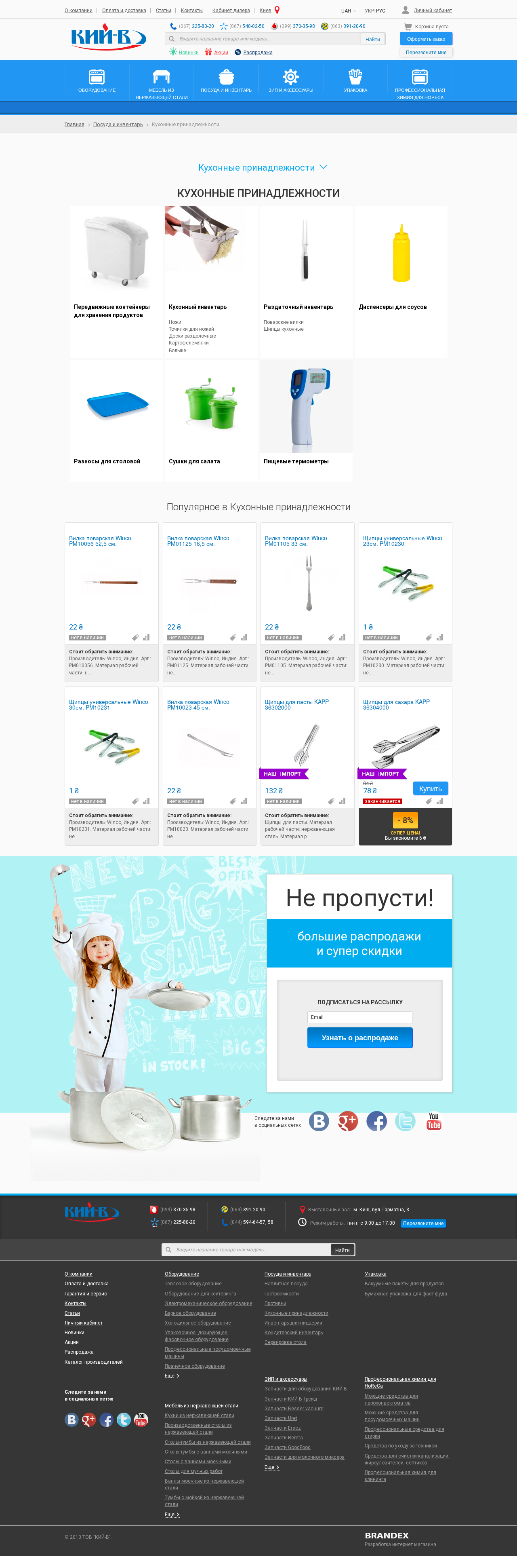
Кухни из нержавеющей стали (199, 1415)
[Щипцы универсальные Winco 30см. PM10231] (111, 747)
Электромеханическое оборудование (208, 1303)
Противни (275, 1303)
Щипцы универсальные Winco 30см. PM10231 (108, 705)
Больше (177, 350)
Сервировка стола (286, 1342)
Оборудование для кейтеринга (200, 1294)
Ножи (175, 322)
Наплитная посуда (286, 1284)
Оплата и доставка (124, 10)
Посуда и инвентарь (118, 124)
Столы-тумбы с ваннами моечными (206, 1452)
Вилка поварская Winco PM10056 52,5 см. (100, 541)
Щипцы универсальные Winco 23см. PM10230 (402, 541)
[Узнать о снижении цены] (134, 637)
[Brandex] (409, 1535)
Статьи (163, 10)
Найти (373, 39)
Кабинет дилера (231, 10)
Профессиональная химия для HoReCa (400, 1382)
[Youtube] (434, 1121)
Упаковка (376, 1274)
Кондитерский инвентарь (294, 1332)
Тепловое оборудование (193, 1284)
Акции (221, 52)
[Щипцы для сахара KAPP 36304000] (405, 747)
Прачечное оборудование (195, 1366)
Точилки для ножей (191, 329)
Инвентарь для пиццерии (293, 1323)
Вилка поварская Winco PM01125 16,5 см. (198, 541)
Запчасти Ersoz (283, 1428)
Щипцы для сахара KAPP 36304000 (396, 705)
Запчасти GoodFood (288, 1447)
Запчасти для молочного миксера (305, 1457)
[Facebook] (376, 1121)
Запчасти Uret (281, 1418)
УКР (369, 11)
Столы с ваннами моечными (198, 1461)
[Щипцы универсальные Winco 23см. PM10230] (405, 583)
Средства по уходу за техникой (401, 1446)
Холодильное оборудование (198, 1323)
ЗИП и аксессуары (286, 1379)
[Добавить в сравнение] (145, 637)
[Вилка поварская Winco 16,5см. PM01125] (209, 583)
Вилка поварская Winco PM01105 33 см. (296, 541)
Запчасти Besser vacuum (294, 1408)
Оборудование (182, 1274)
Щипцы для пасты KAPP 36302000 (297, 705)
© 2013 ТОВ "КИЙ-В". (88, 1537)
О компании (78, 10)
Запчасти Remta (284, 1438)
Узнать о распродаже (360, 1037)
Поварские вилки (284, 322)
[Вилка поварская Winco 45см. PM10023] (209, 747)
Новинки (189, 52)
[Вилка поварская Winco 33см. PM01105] (307, 583)
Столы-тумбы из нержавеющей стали (208, 1442)
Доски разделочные (192, 336)
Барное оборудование (190, 1313)
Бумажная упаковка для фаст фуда (406, 1294)
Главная (74, 124)
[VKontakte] (319, 1121)
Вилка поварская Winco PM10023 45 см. (198, 705)
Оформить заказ (426, 38)
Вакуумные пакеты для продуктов (404, 1284)
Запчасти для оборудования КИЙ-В (306, 1389)
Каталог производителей (94, 1362)
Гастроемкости (282, 1294)
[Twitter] (405, 1121)
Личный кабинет (433, 10)
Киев (265, 10)
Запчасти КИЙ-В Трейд (291, 1399)
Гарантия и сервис (86, 1294)
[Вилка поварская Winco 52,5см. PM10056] (111, 583)
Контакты (192, 10)
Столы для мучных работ (194, 1471)
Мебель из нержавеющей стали (201, 1406)
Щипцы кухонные (284, 329)
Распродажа (258, 52)
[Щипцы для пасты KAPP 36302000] (307, 747)
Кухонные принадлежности (296, 1313)
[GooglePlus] (348, 1121)
